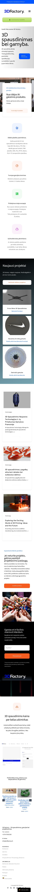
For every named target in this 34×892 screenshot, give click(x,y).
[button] (3, 800)
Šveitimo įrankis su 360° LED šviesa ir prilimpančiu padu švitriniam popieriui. (9, 800)
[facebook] (8, 888)
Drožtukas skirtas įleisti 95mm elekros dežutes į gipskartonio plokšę (24, 804)
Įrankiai (12, 805)
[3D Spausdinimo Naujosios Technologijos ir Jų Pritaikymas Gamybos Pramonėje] (17, 393)
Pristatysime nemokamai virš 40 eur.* (16, 2)
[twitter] (11, 888)
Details (9, 792)
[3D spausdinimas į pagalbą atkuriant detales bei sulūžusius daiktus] (17, 447)
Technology (8, 516)
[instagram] (14, 888)
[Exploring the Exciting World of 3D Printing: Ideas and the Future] (17, 495)
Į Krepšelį (8, 790)
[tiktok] (17, 888)
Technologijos (8, 412)
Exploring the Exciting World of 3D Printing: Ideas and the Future (16, 523)
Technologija (8, 465)
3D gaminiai (7, 805)
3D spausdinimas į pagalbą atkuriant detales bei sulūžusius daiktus (16, 472)
